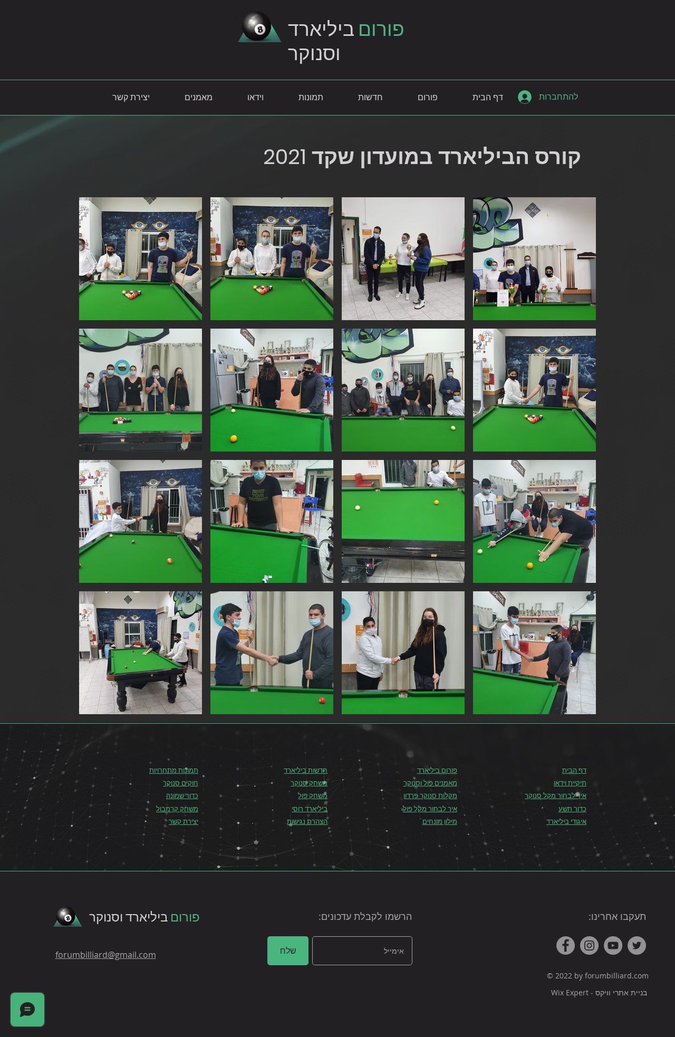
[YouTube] (613, 945)
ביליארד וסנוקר (144, 916)
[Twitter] (637, 945)
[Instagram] (589, 945)
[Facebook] (565, 945)
